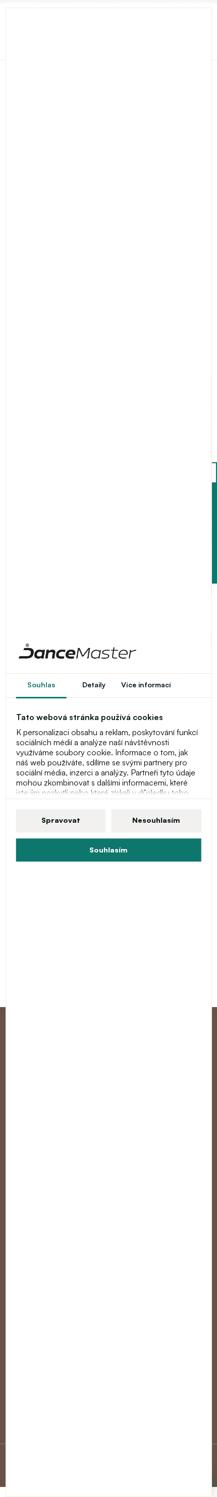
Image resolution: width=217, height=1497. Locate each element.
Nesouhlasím (156, 820)
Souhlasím (108, 849)
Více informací (146, 684)
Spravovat (60, 820)
